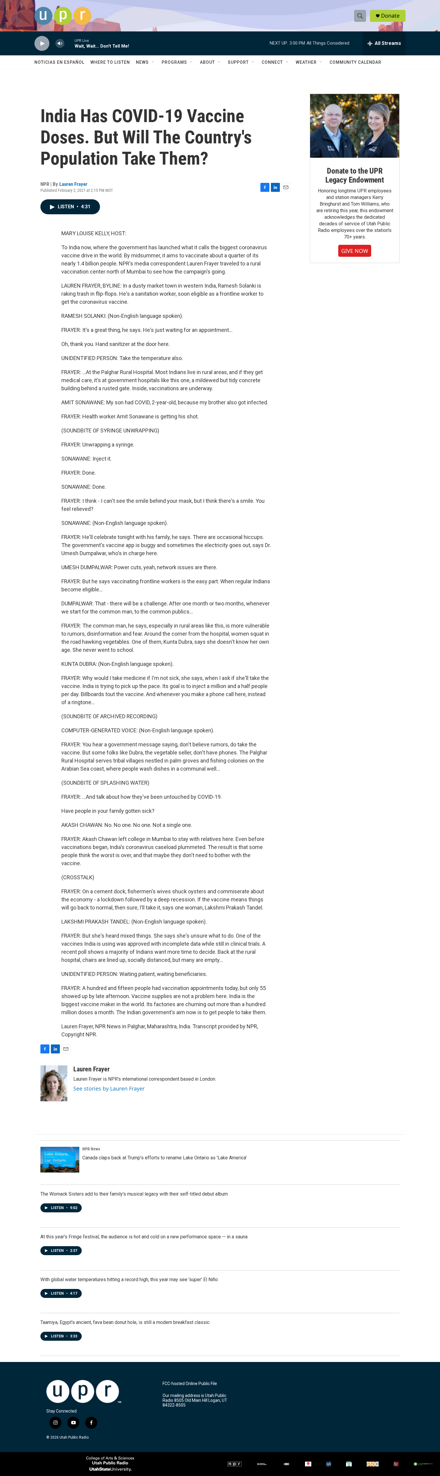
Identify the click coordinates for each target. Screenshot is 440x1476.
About (207, 62)
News (142, 62)
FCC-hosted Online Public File (190, 1383)
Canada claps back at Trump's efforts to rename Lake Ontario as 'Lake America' (164, 1158)
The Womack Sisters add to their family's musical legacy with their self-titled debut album (134, 1194)
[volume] (60, 43)
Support (238, 62)
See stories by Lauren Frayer (109, 1088)
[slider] (69, 43)
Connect (272, 62)
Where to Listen (110, 62)
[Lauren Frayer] (53, 1083)
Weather (306, 62)
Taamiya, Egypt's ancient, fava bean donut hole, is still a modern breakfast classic (125, 1322)
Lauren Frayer (73, 184)
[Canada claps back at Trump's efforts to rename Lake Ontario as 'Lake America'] (59, 1160)
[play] (42, 43)
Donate (390, 16)
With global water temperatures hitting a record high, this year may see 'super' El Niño (129, 1279)
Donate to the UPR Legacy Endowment (354, 175)
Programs (174, 62)
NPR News (91, 1149)
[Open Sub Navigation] (153, 62)
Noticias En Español (59, 62)
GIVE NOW (354, 250)
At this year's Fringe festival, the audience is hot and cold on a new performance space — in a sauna (144, 1237)
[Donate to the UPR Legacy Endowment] (354, 126)
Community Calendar (355, 62)
